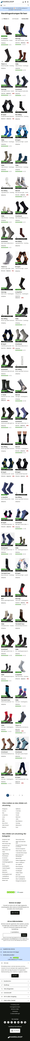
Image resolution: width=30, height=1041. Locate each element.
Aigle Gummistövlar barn (20, 842)
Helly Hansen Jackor (21, 850)
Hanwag (18, 823)
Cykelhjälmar (5, 876)
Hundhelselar (19, 868)
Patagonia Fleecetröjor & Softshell (21, 846)
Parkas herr (5, 847)
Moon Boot (5, 823)
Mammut (18, 817)
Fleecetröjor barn (20, 839)
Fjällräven (18, 808)
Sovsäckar (4, 857)
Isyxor (3, 864)
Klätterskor (4, 872)
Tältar (3, 851)
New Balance (19, 821)
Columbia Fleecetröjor (21, 852)
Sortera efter (25, 18)
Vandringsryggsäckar (7, 862)
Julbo (17, 819)
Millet (3, 821)
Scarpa (17, 813)
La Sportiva (5, 815)
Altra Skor (18, 874)
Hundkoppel (19, 870)
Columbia (18, 810)
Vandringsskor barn (7, 874)
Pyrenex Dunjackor (20, 848)
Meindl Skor (18, 858)
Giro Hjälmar (19, 864)
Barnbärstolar (5, 878)
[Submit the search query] (28, 5)
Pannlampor (5, 855)
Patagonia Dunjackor (21, 880)
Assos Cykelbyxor (20, 862)
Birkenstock (18, 825)
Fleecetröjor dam (6, 843)
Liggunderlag (5, 853)
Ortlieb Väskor (19, 872)
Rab (3, 813)
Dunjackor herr (6, 845)
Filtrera (6, 18)
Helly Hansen (5, 825)
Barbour (4, 827)
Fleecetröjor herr (6, 849)
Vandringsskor (5, 866)
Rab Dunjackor (19, 866)
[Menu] (1, 5)
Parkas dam (5, 841)
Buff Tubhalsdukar (20, 876)
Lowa (3, 817)
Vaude (17, 815)
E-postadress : (15, 932)
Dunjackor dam (6, 839)
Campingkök (5, 860)
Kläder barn (5, 880)
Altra (3, 819)
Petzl (17, 827)
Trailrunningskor (6, 868)
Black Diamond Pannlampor (19, 855)
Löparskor (4, 870)
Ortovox (4, 810)
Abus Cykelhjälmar (20, 878)
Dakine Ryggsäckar (20, 860)
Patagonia (4, 808)
